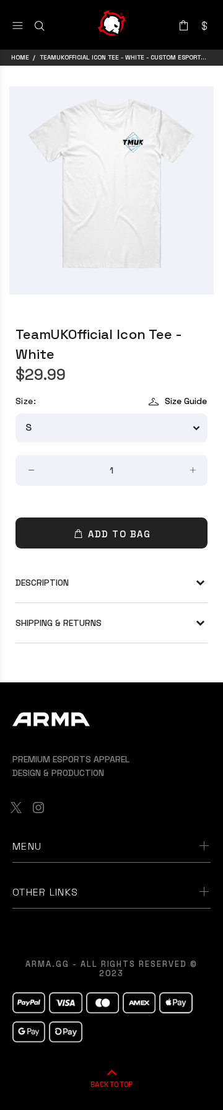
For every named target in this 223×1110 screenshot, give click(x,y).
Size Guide (186, 401)
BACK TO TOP (111, 1084)
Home (20, 57)
